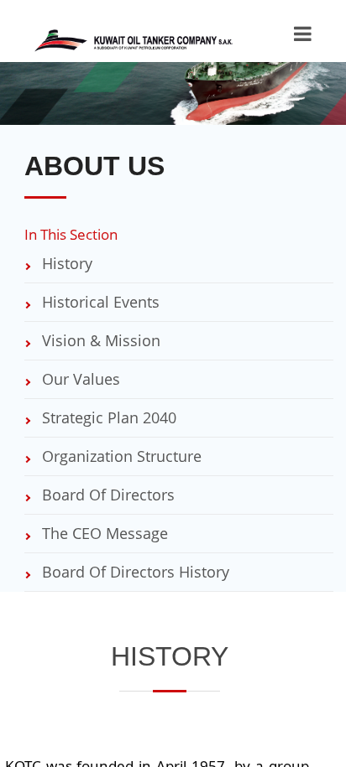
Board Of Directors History (133, 572)
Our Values (79, 379)
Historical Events (99, 302)
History (65, 263)
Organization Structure (120, 456)
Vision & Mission (99, 340)
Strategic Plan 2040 (107, 417)
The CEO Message (103, 533)
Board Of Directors (106, 495)
